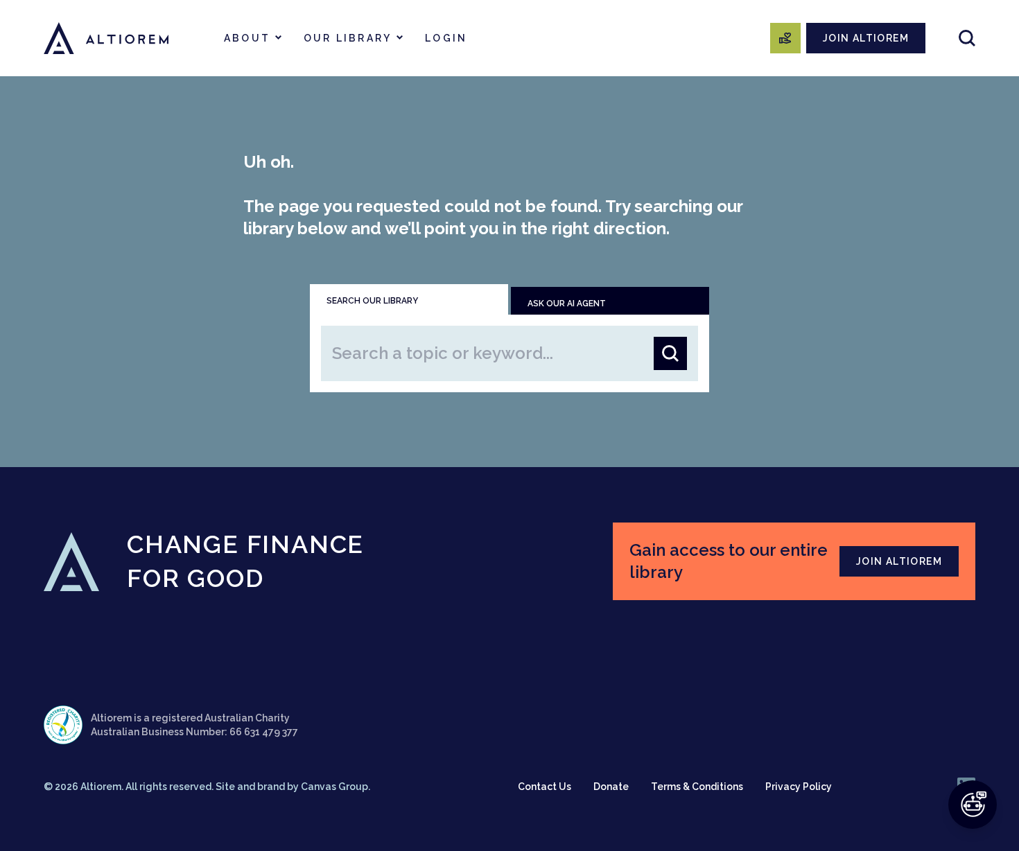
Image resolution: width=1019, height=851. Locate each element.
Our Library (348, 38)
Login (446, 38)
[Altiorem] (106, 38)
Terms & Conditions (697, 786)
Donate (611, 786)
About (247, 38)
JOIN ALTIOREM (866, 38)
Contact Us (544, 786)
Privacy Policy (798, 786)
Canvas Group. (335, 786)
